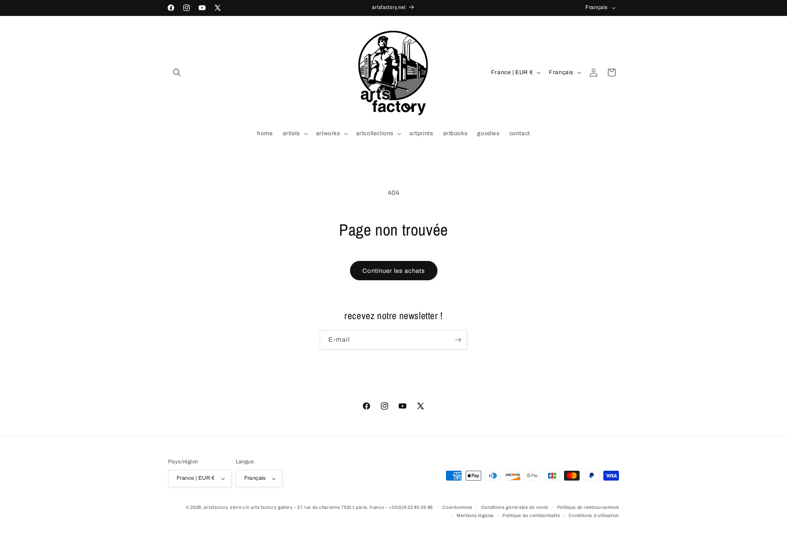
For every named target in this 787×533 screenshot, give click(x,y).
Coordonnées (457, 507)
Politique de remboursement (588, 507)
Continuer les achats (393, 271)
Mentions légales (475, 515)
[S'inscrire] (458, 339)
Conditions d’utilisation (594, 515)
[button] (177, 73)
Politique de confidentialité (531, 515)
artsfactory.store (222, 507)
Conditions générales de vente (514, 507)
